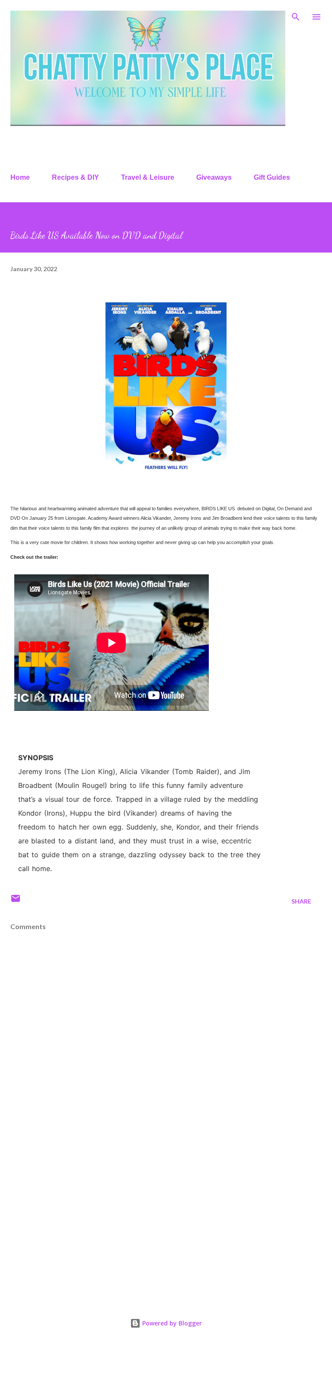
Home (20, 177)
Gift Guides (272, 177)
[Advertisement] (166, 1220)
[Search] (295, 15)
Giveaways (214, 177)
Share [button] (301, 901)
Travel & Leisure (147, 177)
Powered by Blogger (171, 1323)
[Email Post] (15, 901)
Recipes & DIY (75, 177)
